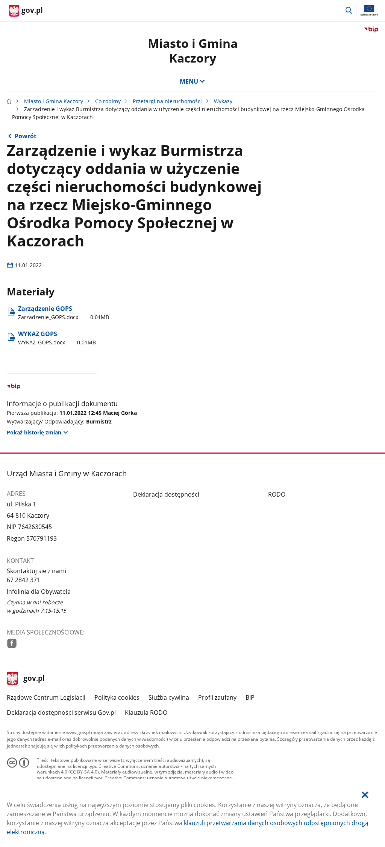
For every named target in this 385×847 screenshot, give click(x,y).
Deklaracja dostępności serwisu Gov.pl (61, 712)
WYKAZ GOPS (57, 338)
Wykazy (223, 101)
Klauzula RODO (146, 712)
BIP (250, 697)
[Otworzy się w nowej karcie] (12, 643)
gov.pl (34, 679)
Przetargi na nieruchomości (167, 101)
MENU (189, 81)
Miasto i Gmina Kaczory (193, 50)
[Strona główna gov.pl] (9, 101)
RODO (276, 494)
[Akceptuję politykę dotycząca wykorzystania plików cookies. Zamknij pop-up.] (365, 794)
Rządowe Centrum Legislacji (46, 697)
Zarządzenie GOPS (63, 312)
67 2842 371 (23, 580)
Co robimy (108, 101)
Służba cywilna (169, 697)
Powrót (25, 136)
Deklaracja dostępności (166, 494)
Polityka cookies (116, 697)
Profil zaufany (217, 697)
